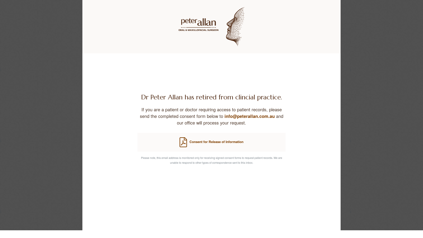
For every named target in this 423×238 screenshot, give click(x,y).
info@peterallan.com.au (249, 116)
